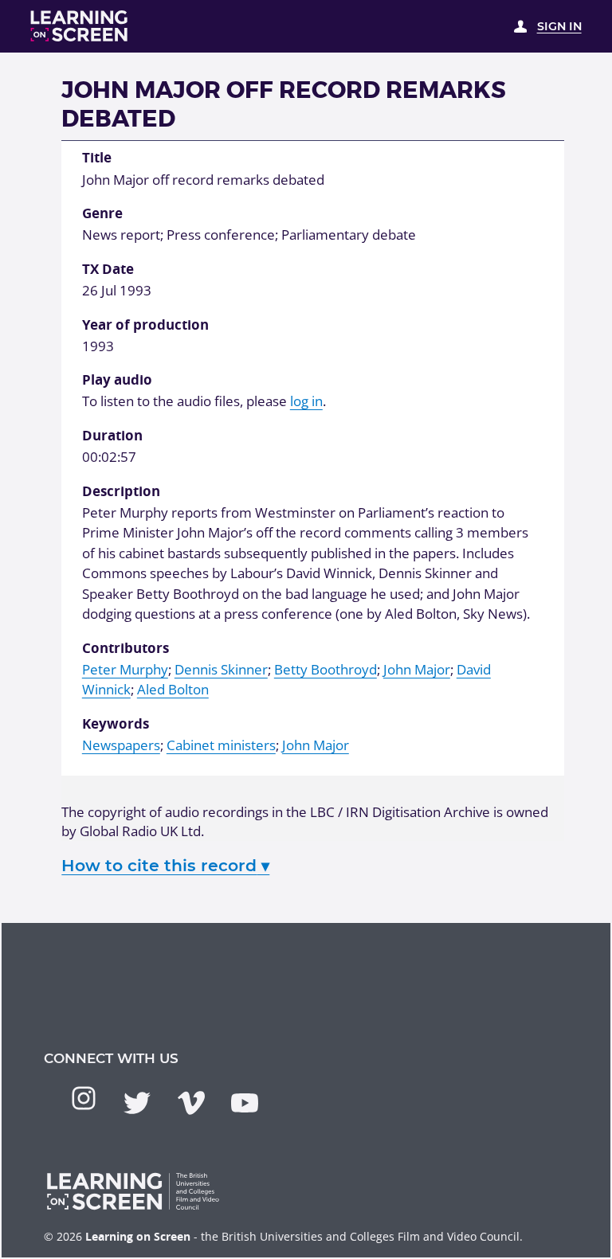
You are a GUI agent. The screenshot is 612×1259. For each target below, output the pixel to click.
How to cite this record (165, 865)
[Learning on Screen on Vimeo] (191, 1102)
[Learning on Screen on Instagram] (83, 1098)
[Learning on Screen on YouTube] (244, 1102)
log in (306, 401)
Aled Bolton (173, 689)
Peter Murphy (125, 669)
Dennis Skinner (221, 669)
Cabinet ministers (221, 745)
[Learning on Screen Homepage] (79, 26)
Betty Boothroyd (325, 669)
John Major (416, 669)
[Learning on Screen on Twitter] (137, 1102)
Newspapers (121, 745)
